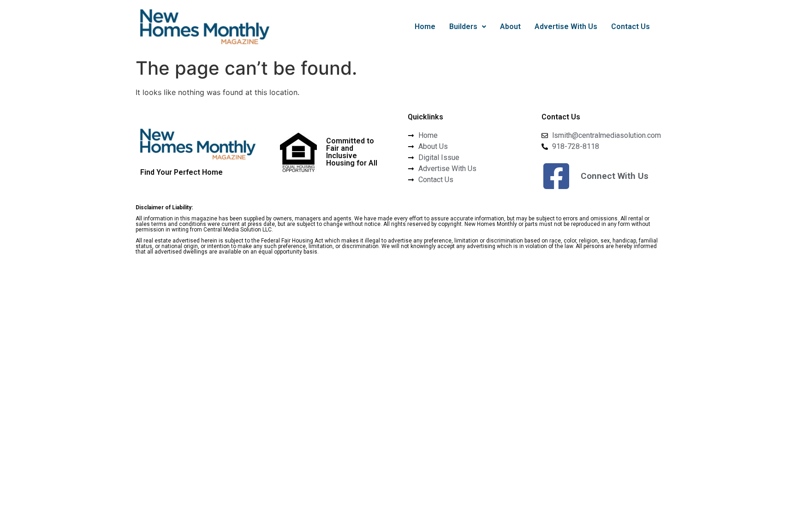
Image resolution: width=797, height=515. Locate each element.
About (510, 26)
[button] (467, 26)
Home (425, 26)
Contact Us (630, 26)
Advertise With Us (566, 26)
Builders (463, 26)
